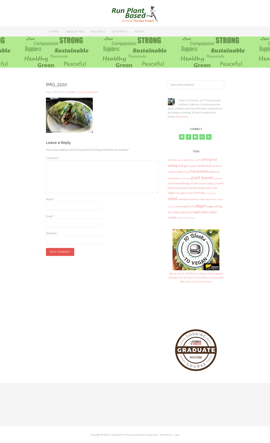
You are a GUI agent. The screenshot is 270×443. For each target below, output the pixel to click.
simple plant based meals (188, 199)
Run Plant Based (135, 14)
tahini (177, 206)
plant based (217, 178)
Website (51, 233)
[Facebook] (188, 137)
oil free (177, 178)
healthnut (217, 165)
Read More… (183, 116)
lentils (217, 172)
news (170, 178)
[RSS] (209, 137)
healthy (171, 171)
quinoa (208, 187)
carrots (193, 160)
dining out (209, 159)
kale (211, 171)
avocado (172, 159)
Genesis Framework (147, 434)
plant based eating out (205, 183)
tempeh (184, 206)
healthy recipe (183, 171)
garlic (187, 165)
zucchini (191, 218)
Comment (52, 158)
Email (50, 216)
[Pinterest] (195, 137)
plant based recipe (193, 187)
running (198, 192)
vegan (200, 205)
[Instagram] (202, 137)
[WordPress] (182, 137)
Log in (177, 434)
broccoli (187, 160)
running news (210, 193)
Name (50, 199)
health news (205, 165)
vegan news (200, 212)
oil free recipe (185, 178)
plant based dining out (180, 183)
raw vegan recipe (184, 192)
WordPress (166, 434)
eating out (176, 165)
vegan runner (182, 218)
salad (172, 198)
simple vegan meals (207, 199)
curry (198, 159)
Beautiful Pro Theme (122, 434)
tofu (191, 206)
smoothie (220, 199)
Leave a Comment (88, 91)
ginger (194, 166)
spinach (171, 207)
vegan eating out (182, 212)
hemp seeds (200, 171)
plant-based (201, 177)
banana (180, 160)
